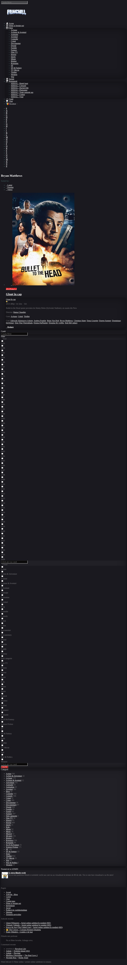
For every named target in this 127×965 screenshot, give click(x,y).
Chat (8, 899)
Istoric (13, 57)
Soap (8, 854)
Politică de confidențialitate (16, 910)
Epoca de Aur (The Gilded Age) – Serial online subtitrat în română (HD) (34, 927)
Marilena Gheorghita (14, 955)
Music (8, 831)
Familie (14, 48)
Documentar (16, 43)
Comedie (14, 39)
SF (12, 66)
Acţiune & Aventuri (18, 32)
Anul (4, 339)
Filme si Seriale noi (13, 903)
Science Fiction (12, 847)
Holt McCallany (71, 323)
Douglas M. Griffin (56, 323)
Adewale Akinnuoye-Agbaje (21, 321)
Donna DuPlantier (41, 323)
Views (9, 190)
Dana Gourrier (92, 321)
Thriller (14, 72)
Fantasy (14, 50)
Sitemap (9, 912)
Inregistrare (10, 906)
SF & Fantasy (16, 68)
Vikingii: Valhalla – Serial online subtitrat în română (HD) (28, 925)
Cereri (8, 897)
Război (13, 61)
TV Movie (15, 70)
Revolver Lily (20, 949)
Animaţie (14, 34)
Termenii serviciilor (13, 914)
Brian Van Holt (53, 321)
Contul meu (10, 901)
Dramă (13, 46)
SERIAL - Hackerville (20, 88)
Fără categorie (11, 816)
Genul (4, 564)
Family (8, 811)
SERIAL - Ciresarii (18, 86)
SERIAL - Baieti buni (19, 83)
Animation (10, 787)
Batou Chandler (19, 312)
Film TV (14, 52)
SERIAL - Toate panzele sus (22, 92)
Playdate (17, 953)
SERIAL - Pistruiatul (19, 90)
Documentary (11, 805)
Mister (13, 59)
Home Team (23, 958)
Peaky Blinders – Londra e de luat (19, 932)
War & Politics (11, 863)
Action (8, 774)
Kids (8, 827)
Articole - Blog (12, 894)
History (9, 820)
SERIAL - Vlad (17, 97)
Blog (8, 791)
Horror (13, 54)
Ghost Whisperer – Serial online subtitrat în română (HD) (28, 923)
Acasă (8, 892)
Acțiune (14, 30)
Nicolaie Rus (11, 958)
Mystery (9, 836)
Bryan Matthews (66, 321)
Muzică (9, 834)
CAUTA (4, 767)
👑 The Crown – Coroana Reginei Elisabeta (23, 930)
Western (14, 75)
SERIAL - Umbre (18, 95)
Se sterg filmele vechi (17, 872)
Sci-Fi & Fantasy (12, 845)
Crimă (13, 41)
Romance (9, 840)
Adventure (10, 783)
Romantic (14, 63)
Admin (8, 951)
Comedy (9, 796)
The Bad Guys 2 (31, 955)
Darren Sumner (105, 321)
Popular (10, 187)
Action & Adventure (14, 776)
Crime (8, 800)
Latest (9, 185)
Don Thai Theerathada (24, 323)
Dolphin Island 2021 (22, 951)
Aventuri (14, 37)
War (12, 77)
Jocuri (8, 908)
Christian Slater (80, 321)
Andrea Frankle (40, 321)
